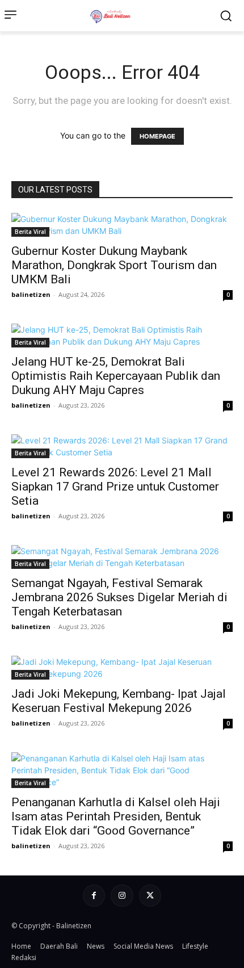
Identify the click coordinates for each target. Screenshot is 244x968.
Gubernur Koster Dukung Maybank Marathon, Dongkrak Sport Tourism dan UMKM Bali (114, 265)
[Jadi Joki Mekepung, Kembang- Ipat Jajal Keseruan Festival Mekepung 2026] (122, 668)
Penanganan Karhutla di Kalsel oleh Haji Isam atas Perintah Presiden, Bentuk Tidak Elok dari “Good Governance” (115, 816)
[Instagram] (122, 896)
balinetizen (31, 294)
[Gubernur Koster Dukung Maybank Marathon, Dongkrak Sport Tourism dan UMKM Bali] (122, 225)
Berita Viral (30, 232)
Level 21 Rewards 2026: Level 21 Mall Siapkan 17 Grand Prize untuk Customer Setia (115, 487)
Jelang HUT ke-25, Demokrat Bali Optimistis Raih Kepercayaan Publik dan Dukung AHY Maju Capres (115, 376)
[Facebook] (94, 896)
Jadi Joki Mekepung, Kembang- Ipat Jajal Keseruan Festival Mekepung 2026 (118, 701)
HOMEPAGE (157, 136)
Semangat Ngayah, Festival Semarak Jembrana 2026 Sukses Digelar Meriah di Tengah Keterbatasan (119, 597)
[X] (150, 896)
